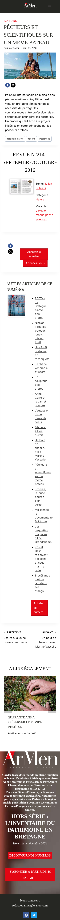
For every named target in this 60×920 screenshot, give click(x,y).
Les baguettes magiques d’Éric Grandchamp (43, 534)
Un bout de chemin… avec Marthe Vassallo (45, 639)
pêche (31, 138)
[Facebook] (7, 85)
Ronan (16, 48)
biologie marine (15, 138)
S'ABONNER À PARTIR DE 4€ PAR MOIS (30, 875)
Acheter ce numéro (39, 608)
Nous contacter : (30, 900)
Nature (10, 20)
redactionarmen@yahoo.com (30, 905)
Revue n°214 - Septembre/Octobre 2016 (30, 162)
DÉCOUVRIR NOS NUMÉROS (30, 855)
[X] (13, 85)
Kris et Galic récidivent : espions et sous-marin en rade (41, 559)
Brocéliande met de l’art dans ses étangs (42, 583)
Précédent (8, 709)
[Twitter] (34, 915)
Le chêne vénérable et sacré (41, 368)
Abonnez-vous (35, 263)
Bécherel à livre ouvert (40, 431)
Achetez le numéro (34, 254)
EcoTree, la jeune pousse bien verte (40, 497)
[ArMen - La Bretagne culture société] (30, 5)
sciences (44, 138)
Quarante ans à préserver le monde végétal (25, 722)
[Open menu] (49, 6)
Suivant (52, 709)
